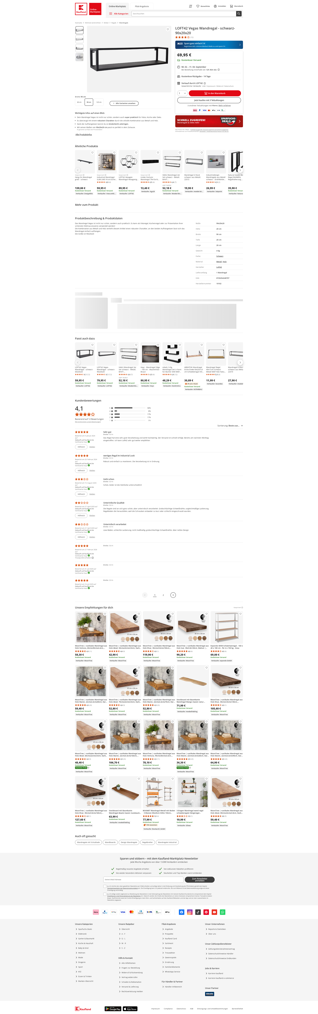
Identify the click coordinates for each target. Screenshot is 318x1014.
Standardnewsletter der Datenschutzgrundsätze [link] (122, 888)
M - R (124, 943)
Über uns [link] (212, 934)
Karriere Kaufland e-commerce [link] (221, 978)
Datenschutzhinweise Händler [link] (220, 953)
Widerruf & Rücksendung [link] (132, 972)
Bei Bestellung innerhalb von (200, 70)
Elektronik (82, 934)
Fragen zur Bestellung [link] (131, 968)
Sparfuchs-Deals (85, 929)
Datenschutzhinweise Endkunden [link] (222, 958)
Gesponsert (78, 175)
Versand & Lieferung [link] (130, 987)
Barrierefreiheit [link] (237, 1009)
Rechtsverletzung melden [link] (132, 991)
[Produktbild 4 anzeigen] (79, 57)
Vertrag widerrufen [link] (130, 977)
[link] (141, 6)
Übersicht (126, 929)
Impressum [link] (155, 1009)
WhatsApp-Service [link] (172, 971)
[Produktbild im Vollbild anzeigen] (129, 59)
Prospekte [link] (169, 934)
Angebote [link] (169, 929)
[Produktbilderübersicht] (79, 59)
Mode (80, 957)
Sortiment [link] (169, 943)
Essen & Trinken (85, 976)
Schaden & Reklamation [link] (131, 982)
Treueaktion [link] (170, 953)
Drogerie (81, 962)
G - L (123, 938)
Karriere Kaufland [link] (215, 973)
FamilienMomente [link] (172, 967)
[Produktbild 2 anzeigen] (79, 39)
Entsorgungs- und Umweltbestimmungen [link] (212, 1009)
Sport (80, 967)
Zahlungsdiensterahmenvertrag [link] (221, 949)
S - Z (123, 948)
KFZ (79, 971)
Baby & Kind (83, 948)
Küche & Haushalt (85, 943)
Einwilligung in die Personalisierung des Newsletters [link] (124, 896)
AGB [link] (191, 1009)
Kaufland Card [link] (171, 938)
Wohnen (81, 953)
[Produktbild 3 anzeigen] (79, 48)
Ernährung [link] (169, 962)
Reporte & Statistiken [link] (217, 929)
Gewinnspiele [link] (170, 957)
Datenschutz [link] (181, 1009)
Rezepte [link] (168, 948)
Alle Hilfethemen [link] (129, 963)
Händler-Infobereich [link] (173, 987)
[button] (130, 408)
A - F (123, 934)
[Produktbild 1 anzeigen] (79, 30)
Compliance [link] (168, 1009)
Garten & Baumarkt (86, 938)
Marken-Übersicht (85, 981)
